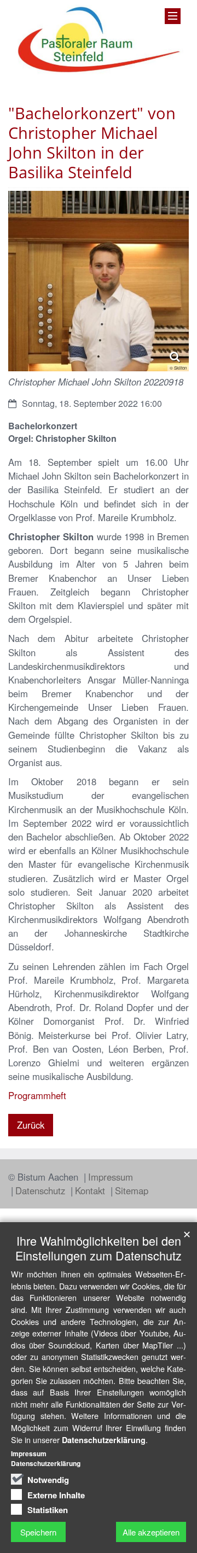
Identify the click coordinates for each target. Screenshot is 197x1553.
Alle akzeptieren (151, 1532)
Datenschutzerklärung (104, 1439)
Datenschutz (41, 1190)
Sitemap (131, 1190)
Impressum (110, 1176)
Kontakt (91, 1190)
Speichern (38, 1532)
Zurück (30, 1124)
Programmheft (37, 1095)
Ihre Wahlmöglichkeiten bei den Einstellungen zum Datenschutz (98, 1248)
